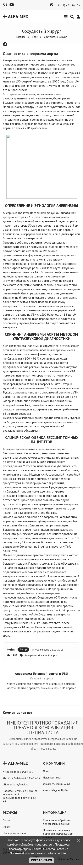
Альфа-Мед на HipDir (55, 790)
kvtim (11, 649)
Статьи (6, 820)
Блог (34, 37)
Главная (20, 37)
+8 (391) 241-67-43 (67, 5)
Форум (7, 826)
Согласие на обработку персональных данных (57, 822)
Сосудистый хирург (55, 37)
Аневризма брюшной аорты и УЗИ (41, 673)
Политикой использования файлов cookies (38, 853)
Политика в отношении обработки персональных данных (58, 833)
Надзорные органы (14, 833)
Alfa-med (18, 16)
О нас (46, 771)
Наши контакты (52, 777)
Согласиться (41, 860)
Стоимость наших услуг (56, 784)
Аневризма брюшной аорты (41, 655)
